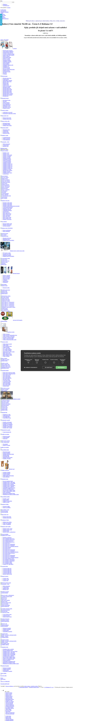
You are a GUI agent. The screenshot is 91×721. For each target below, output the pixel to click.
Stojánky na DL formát (7, 155)
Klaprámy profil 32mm (7, 208)
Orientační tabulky (5, 370)
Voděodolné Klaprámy (7, 210)
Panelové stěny (6, 132)
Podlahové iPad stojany (6, 366)
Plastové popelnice (5, 625)
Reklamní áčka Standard (8, 50)
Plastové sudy (4, 598)
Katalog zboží (8, 717)
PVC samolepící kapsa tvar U (9, 541)
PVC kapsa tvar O (6, 548)
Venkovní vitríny (4, 341)
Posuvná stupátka (4, 534)
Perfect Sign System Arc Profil (9, 372)
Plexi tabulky (4, 234)
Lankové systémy (4, 110)
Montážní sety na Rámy (7, 425)
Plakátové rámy (3, 264)
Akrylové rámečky (6, 225)
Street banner (4, 284)
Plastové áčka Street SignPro (8, 55)
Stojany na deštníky (7, 507)
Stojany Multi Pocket (5, 185)
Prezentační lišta (6, 456)
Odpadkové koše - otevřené (8, 484)
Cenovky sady (6, 578)
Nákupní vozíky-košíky (6, 526)
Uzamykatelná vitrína (5, 258)
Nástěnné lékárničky (5, 618)
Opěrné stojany (6, 79)
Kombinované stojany (5, 182)
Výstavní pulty (6, 145)
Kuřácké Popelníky (4, 626)
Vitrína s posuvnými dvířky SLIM (9, 339)
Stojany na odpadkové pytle (8, 659)
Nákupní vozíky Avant (7, 529)
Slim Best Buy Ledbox (5, 296)
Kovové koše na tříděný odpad (9, 490)
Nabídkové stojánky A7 (7, 167)
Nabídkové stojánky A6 (7, 166)
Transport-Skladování (4, 606)
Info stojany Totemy (5, 401)
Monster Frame (4, 285)
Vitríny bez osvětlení (7, 523)
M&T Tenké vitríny (7, 352)
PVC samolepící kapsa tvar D (9, 539)
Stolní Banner (5, 281)
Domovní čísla (4, 406)
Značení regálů (6, 385)
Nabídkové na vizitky (7, 169)
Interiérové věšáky (5, 504)
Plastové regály (4, 601)
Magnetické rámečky (7, 255)
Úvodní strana (3, 9)
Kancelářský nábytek (4, 644)
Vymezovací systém (5, 612)
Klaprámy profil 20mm (7, 203)
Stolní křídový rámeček (7, 80)
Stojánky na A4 (6, 152)
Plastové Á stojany (6, 58)
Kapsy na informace (7, 230)
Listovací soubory (6, 474)
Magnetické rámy (4, 236)
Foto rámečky (4, 221)
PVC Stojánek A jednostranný (9, 559)
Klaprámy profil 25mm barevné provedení (11, 206)
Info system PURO (6, 383)
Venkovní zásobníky (7, 160)
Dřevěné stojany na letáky (8, 93)
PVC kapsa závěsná (7, 547)
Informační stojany (5, 98)
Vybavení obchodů (4, 592)
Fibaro (1, 678)
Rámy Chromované (7, 214)
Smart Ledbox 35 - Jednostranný (7, 304)
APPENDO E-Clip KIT (7, 112)
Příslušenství (5, 282)
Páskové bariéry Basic (7, 616)
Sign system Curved (7, 374)
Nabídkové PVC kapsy (7, 172)
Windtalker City (6, 66)
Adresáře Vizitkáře (6, 472)
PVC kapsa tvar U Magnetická (9, 555)
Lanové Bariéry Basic (7, 614)
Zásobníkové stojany (7, 159)
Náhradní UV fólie (6, 414)
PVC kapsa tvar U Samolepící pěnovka (10, 557)
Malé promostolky (6, 144)
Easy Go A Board (6, 68)
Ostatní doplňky (6, 437)
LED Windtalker (4, 309)
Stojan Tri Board (6, 102)
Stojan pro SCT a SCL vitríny (9, 351)
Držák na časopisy (6, 138)
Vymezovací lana (6, 615)
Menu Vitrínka (4, 390)
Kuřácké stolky (6, 630)
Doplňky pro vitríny (5, 359)
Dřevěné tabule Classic (7, 89)
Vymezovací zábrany (5, 400)
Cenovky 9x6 (5, 580)
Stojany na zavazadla (7, 86)
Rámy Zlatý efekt (6, 216)
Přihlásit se (5, 4)
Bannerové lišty (4, 262)
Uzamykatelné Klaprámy (8, 207)
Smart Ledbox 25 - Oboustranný (7, 303)
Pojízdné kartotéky (6, 473)
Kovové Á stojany (6, 59)
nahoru (1, 39)
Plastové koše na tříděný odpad (9, 491)
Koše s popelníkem (6, 492)
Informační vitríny (4, 360)
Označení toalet (4, 407)
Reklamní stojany (3, 148)
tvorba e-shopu (27, 686)
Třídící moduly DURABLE (8, 475)
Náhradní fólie (4, 412)
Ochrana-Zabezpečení (4, 621)
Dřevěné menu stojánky (7, 94)
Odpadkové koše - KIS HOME (9, 483)
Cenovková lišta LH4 (7, 571)
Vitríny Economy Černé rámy (9, 336)
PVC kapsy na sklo (7, 252)
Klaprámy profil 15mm (7, 202)
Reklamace (2, 14)
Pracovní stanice (4, 511)
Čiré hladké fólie (6, 416)
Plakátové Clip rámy (5, 200)
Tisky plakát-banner (5, 442)
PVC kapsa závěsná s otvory (8, 558)
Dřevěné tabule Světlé (7, 91)
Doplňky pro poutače (4, 447)
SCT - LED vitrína (6, 348)
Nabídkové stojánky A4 (7, 163)
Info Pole (5, 72)
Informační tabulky (5, 405)
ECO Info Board (6, 103)
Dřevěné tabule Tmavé (7, 92)
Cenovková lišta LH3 (7, 570)
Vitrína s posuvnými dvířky (8, 338)
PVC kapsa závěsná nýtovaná (9, 553)
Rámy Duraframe (6, 231)
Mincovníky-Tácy (5, 115)
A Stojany (15, 48)
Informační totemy (6, 123)
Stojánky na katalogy (7, 156)
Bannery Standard (6, 275)
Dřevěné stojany (4, 188)
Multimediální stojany (4, 368)
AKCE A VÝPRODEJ (5, 681)
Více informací (61, 356)
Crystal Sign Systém (7, 381)
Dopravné (2, 16)
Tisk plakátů (5, 444)
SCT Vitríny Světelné (7, 350)
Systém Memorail (6, 139)
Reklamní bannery (4, 293)
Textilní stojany (4, 190)
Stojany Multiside (4, 194)
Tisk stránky (6, 39)
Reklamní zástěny (4, 127)
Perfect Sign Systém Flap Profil (9, 373)
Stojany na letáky (3, 198)
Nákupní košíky (6, 530)
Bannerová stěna (6, 133)
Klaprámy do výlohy (7, 254)
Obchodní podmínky (4, 12)
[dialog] (45, 360)
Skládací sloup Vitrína (7, 125)
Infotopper (3, 263)
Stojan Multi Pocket (7, 104)
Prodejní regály (6, 84)
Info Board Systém (6, 71)
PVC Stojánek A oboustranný (9, 560)
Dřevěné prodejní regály (6, 582)
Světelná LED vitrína (5, 299)
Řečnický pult (5, 82)
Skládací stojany (4, 178)
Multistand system (6, 105)
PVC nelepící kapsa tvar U (8, 540)
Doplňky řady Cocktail (7, 427)
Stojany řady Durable (5, 181)
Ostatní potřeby (6, 499)
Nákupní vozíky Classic (7, 528)
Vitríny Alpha (5, 345)
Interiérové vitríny (10, 332)
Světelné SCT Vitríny (5, 300)
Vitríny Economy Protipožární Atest (10, 335)
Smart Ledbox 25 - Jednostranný (7, 302)
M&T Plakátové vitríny (7, 355)
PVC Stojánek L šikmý (7, 561)
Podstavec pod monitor (7, 501)
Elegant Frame (6, 211)
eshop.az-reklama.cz (10, 686)
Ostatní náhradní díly (7, 432)
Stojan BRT (3, 192)
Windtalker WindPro (7, 60)
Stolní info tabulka (6, 382)
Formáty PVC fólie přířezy (8, 564)
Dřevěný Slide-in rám (7, 81)
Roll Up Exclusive (6, 277)
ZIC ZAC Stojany (5, 177)
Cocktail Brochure (6, 137)
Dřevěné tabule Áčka (7, 78)
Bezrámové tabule (6, 87)
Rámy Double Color (7, 218)
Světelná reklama (3, 321)
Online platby (3, 15)
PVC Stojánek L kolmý (7, 563)
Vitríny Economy (6, 334)
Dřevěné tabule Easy (7, 88)
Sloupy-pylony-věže (5, 121)
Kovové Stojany (4, 176)
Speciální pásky (4, 611)
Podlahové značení (16, 399)
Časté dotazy (3, 17)
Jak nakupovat (3, 10)
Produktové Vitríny (5, 520)
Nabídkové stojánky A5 (7, 164)
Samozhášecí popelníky (7, 631)
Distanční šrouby (4, 233)
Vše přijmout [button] (61, 367)
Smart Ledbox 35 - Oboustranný (7, 305)
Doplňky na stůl (6, 498)
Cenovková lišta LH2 (7, 569)
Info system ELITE (7, 377)
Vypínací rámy (4, 259)
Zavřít (7, 691)
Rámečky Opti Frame (7, 219)
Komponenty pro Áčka (7, 423)
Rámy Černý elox (6, 212)
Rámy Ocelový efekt (7, 217)
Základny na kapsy (6, 171)
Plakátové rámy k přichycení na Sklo (17, 250)
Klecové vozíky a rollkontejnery (9, 532)
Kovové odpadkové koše (8, 481)
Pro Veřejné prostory (4, 637)
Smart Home (2, 679)
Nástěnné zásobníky (7, 158)
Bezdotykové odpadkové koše (9, 493)
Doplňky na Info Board (7, 426)
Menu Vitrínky (4, 358)
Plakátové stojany (6, 70)
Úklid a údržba (3, 673)
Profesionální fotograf (23, 687)
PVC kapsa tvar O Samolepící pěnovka (10, 551)
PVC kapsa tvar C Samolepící (9, 545)
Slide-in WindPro (6, 62)
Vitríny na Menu (6, 356)
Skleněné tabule (6, 455)
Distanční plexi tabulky (6, 403)
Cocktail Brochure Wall (6, 195)
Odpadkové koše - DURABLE (9, 485)
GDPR (1, 13)
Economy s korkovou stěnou (8, 337)
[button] (30, 367)
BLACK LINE (3, 675)
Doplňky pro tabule (5, 434)
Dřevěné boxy (6, 96)
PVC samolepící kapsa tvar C (8, 538)
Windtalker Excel (6, 67)
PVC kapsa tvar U (6, 554)
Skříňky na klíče (6, 502)
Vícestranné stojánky (7, 161)
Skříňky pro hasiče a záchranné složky (8, 635)
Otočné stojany (4, 183)
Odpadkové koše (4, 479)
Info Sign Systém (6, 379)
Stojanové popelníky (7, 628)
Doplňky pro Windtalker (8, 424)
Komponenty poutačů (5, 420)
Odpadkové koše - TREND (8, 486)
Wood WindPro (6, 63)
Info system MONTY (7, 378)
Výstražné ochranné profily (6, 596)
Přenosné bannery (16, 273)
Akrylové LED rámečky (17, 320)
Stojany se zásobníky (5, 189)
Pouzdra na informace (7, 537)
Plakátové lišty (6, 83)
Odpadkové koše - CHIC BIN (9, 482)
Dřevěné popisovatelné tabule (9, 69)
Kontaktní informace (4, 18)
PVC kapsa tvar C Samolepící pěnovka (10, 546)
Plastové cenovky (4, 576)
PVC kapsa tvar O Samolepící (9, 550)
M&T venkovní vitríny (7, 353)
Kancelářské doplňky (5, 496)
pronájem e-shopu (34, 686)
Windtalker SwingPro (7, 61)
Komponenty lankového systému (9, 113)
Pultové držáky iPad (5, 364)
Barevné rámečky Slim (7, 223)
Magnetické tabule (6, 451)
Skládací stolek (6, 588)
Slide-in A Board (6, 56)
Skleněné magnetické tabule (8, 454)
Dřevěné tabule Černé (7, 90)
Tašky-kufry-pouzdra (5, 440)
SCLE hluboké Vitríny (7, 346)
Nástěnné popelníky (7, 629)
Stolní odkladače (6, 476)
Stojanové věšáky (6, 506)
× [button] (68, 351)
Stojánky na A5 (6, 153)
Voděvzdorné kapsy (7, 415)
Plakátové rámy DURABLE (7, 228)
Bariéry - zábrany (4, 636)
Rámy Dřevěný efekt (7, 213)
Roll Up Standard (6, 276)
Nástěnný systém (4, 135)
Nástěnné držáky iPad (5, 365)
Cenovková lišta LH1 (7, 568)
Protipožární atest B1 (7, 209)
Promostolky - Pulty (5, 141)
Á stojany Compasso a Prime (8, 53)
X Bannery (5, 279)
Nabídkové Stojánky (7, 162)
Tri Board (5, 73)
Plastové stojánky (4, 150)
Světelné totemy (4, 308)
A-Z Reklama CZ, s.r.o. (49, 687)
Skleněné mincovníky (7, 118)
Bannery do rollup (6, 445)
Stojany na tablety (4, 389)
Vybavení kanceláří (4, 512)
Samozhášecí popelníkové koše (9, 487)
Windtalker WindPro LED (8, 65)
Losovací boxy (6, 173)
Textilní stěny (5, 130)
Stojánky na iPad (4, 363)
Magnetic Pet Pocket (7, 238)
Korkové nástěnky (6, 453)
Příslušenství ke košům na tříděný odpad (11, 494)
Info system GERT (6, 384)
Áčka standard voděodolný (8, 51)
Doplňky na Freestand (7, 422)
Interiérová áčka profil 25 (8, 52)
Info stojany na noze (7, 107)
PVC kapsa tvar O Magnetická (9, 549)
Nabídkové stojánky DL (7, 168)
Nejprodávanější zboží (4, 683)
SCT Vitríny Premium (7, 349)
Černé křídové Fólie (7, 417)
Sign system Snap (6, 375)
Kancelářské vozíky (5, 509)
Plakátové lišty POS (5, 260)
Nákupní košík (8, 718)
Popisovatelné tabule (7, 57)
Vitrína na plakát (6, 347)
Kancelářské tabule (5, 449)
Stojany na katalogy (5, 187)
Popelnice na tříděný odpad (8, 488)
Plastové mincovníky (7, 117)
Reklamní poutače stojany (34, 687)
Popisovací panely (6, 436)
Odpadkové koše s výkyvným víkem (10, 651)
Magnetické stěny (6, 129)
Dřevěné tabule (4, 76)
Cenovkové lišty (4, 566)
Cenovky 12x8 (6, 579)
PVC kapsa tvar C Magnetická (9, 544)
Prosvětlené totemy (6, 124)
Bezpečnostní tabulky (5, 609)
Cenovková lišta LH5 (7, 572)
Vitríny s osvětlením (7, 524)
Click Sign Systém (6, 380)
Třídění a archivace (5, 470)
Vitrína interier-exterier (7, 343)
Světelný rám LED (5, 298)
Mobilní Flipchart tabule (7, 457)
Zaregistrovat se (6, 5)
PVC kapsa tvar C (6, 543)
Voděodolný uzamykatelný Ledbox (8, 307)
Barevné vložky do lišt (7, 574)
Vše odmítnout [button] (48, 367)
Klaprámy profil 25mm (7, 204)
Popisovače (5, 438)
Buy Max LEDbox (5, 297)
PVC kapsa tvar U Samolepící (9, 556)
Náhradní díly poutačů (5, 429)
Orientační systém (3, 409)
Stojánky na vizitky (7, 157)
